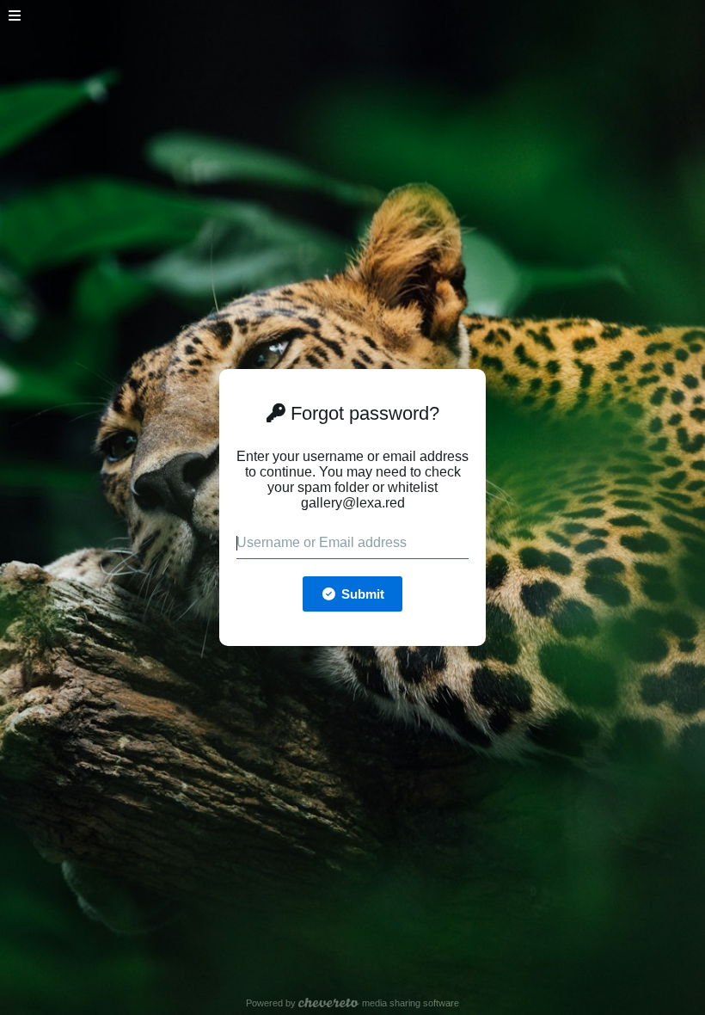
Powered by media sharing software (352, 1003)
